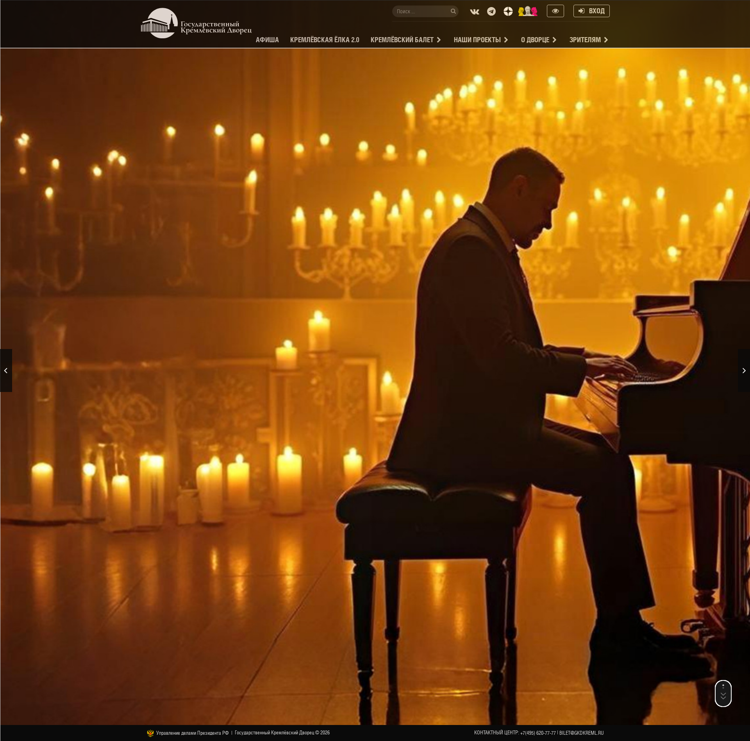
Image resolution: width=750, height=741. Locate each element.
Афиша (267, 40)
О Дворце (535, 40)
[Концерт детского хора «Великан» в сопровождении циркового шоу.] (744, 370)
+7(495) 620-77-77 (538, 733)
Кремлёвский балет (402, 40)
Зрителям (585, 40)
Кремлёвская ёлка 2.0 (324, 40)
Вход (594, 11)
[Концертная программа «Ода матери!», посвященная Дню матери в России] (6, 370)
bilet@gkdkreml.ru (581, 733)
